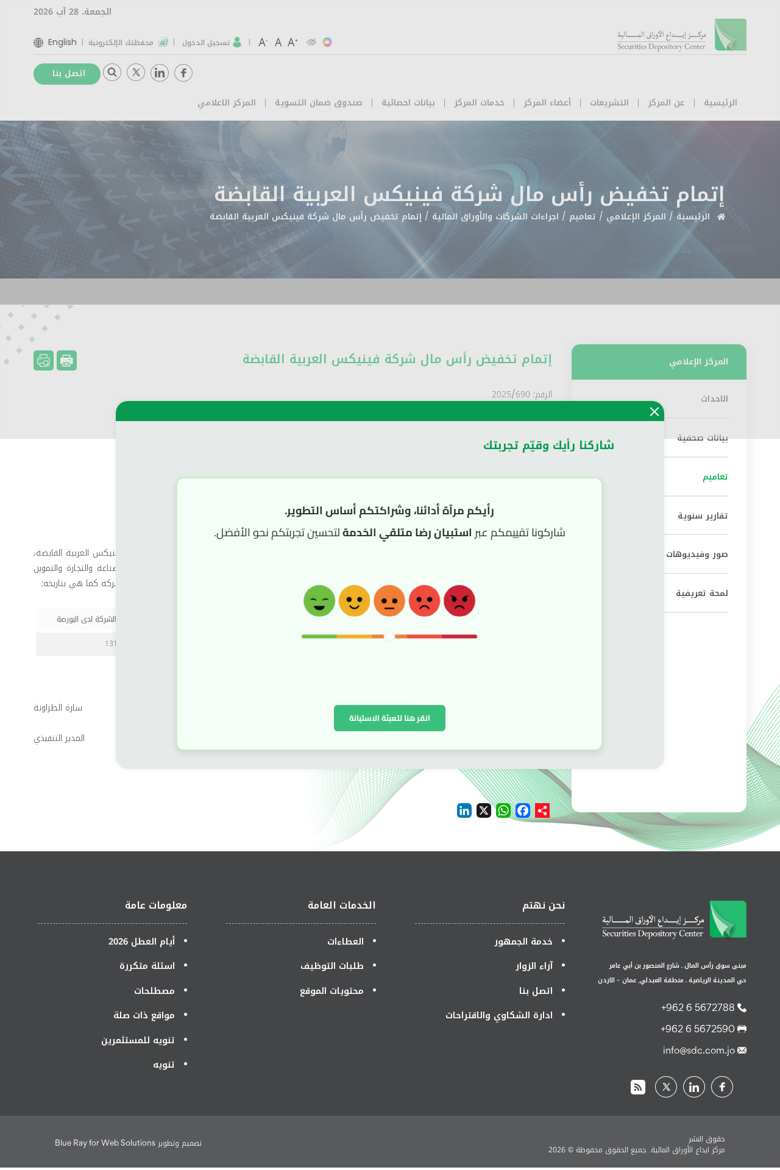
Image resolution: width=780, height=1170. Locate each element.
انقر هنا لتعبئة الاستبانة (389, 718)
